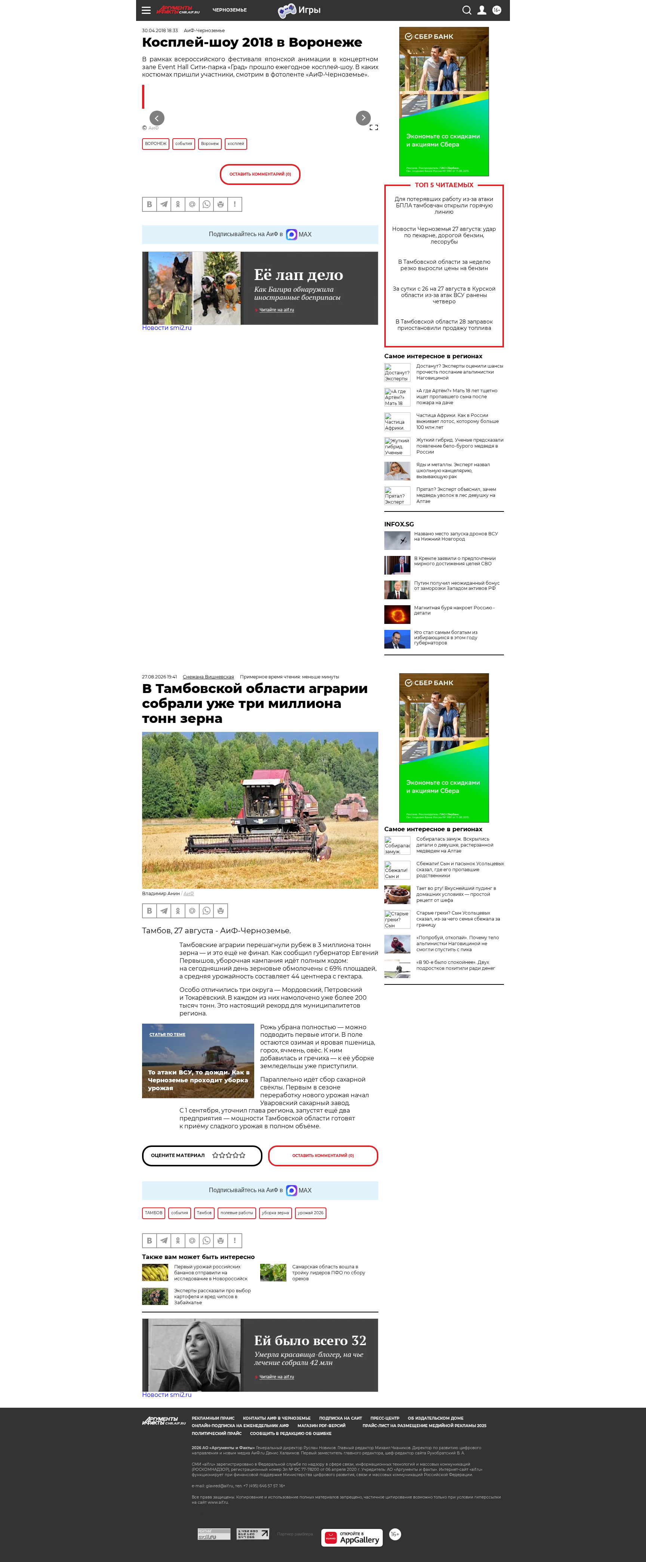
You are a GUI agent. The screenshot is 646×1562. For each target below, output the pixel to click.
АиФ (153, 128)
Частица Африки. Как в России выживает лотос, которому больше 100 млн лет (457, 421)
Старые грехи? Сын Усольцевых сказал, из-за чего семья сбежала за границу (458, 919)
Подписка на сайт (340, 1418)
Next (364, 118)
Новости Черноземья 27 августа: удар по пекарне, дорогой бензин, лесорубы (444, 235)
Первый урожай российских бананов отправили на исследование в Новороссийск (210, 1272)
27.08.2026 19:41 (159, 677)
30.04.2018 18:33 (160, 30)
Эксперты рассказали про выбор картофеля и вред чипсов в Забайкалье (212, 1296)
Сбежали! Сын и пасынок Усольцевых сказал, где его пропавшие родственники (460, 869)
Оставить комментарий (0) (260, 174)
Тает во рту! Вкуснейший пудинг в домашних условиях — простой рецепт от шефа (456, 894)
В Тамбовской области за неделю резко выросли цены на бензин (444, 265)
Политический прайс (217, 1433)
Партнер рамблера (295, 1534)
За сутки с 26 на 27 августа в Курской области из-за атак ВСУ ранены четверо (444, 295)
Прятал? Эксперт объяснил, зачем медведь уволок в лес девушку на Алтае (456, 495)
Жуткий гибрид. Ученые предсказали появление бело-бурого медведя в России (460, 446)
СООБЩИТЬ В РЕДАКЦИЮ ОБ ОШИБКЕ (291, 1433)
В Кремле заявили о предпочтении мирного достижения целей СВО (455, 561)
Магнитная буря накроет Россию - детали (454, 610)
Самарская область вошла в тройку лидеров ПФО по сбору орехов (328, 1272)
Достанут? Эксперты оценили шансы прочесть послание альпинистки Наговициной (459, 372)
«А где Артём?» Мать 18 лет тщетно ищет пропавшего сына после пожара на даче (457, 396)
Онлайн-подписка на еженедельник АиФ (240, 1425)
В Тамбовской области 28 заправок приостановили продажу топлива (444, 325)
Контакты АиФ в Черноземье (277, 1418)
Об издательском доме (436, 1418)
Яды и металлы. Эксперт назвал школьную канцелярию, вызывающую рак (453, 470)
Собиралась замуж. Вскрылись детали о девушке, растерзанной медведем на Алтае (454, 845)
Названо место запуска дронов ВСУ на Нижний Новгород (456, 536)
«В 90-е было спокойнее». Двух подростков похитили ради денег (455, 965)
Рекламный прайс (213, 1418)
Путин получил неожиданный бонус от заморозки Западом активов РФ (457, 586)
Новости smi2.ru (167, 327)
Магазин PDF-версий (321, 1425)
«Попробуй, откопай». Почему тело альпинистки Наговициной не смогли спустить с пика (457, 943)
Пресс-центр (384, 1418)
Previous (157, 118)
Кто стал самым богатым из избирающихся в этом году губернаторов (445, 638)
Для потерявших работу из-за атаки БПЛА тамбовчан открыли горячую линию (444, 205)
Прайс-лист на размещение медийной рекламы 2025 (424, 1425)
